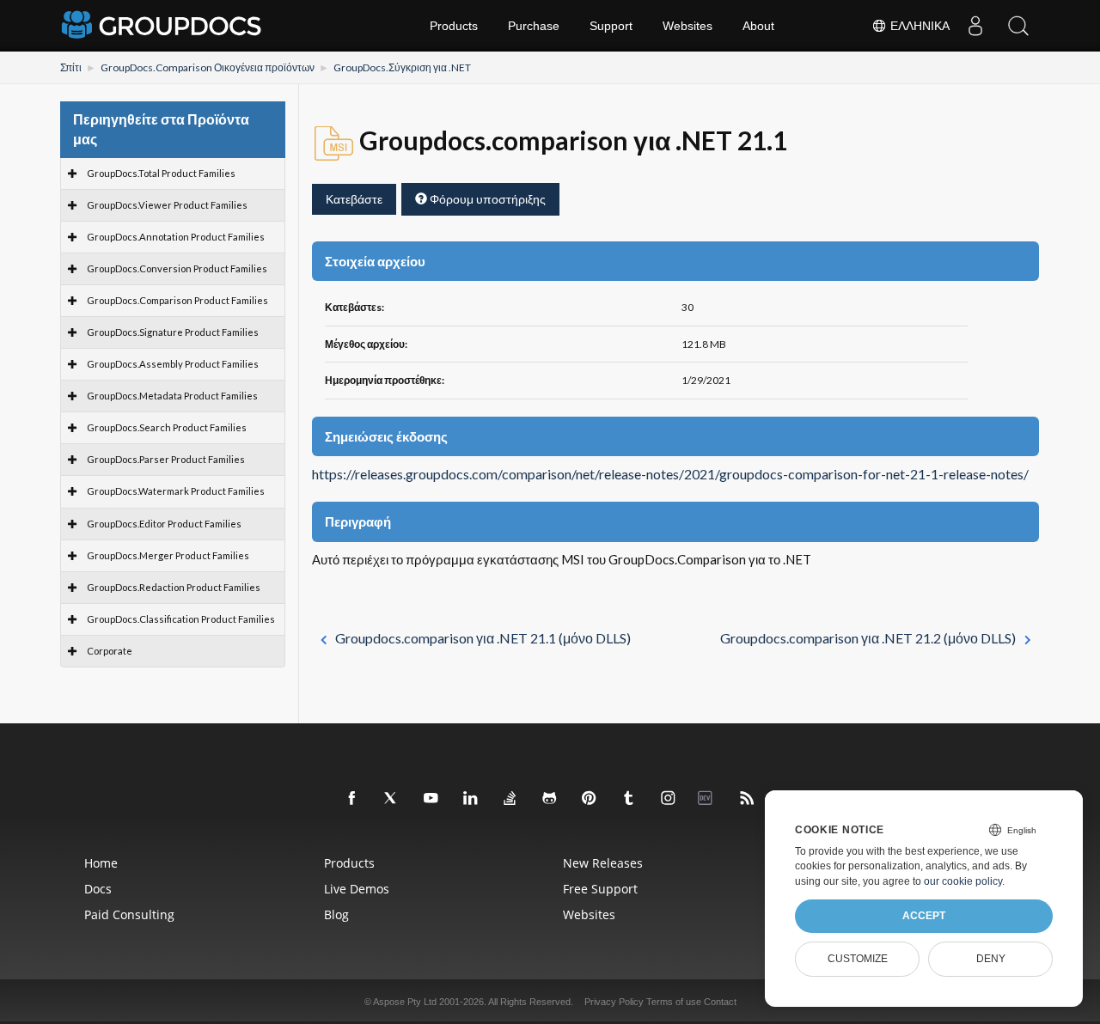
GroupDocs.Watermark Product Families (176, 491)
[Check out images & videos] (668, 799)
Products (454, 26)
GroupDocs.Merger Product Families (168, 555)
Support (611, 26)
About (758, 26)
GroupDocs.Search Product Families (167, 427)
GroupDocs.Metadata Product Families (172, 395)
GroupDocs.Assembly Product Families (173, 363)
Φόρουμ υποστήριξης (486, 199)
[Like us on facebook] (352, 799)
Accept (923, 916)
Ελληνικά (918, 26)
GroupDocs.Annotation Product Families (176, 236)
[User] (975, 26)
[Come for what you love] (629, 799)
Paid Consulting (129, 914)
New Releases (603, 863)
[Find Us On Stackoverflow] (510, 799)
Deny (990, 959)
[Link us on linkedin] (471, 799)
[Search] (1018, 26)
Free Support (600, 889)
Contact (720, 1002)
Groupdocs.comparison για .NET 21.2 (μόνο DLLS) (868, 638)
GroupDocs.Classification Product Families (181, 619)
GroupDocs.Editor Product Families (164, 523)
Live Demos (356, 889)
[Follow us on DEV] (708, 799)
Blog (336, 914)
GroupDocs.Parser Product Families (166, 459)
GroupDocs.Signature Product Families (173, 332)
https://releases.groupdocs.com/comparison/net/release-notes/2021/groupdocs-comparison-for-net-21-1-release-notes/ (670, 474)
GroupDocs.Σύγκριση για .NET (402, 67)
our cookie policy (963, 881)
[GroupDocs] (163, 25)
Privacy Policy (614, 1002)
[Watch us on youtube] (431, 799)
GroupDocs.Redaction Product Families (173, 587)
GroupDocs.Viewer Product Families (167, 204)
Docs (98, 889)
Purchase (533, 26)
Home (101, 863)
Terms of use (673, 1002)
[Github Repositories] (550, 799)
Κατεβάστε (354, 199)
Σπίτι (71, 67)
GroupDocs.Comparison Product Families (177, 300)
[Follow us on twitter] (392, 799)
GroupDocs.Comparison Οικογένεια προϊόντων (208, 67)
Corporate (109, 650)
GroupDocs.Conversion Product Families (177, 268)
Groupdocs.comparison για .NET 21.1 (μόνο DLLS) (483, 638)
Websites (687, 26)
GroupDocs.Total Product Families (161, 173)
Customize (858, 959)
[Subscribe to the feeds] (747, 799)
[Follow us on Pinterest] (589, 799)
